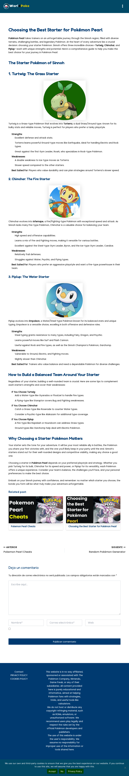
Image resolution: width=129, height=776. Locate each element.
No (62, 771)
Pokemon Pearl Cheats (23, 526)
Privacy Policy (75, 771)
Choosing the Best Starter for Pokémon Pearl (92, 526)
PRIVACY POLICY (19, 675)
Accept (52, 771)
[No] (125, 767)
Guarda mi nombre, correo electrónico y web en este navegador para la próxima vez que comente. (59, 634)
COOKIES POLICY (19, 678)
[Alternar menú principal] (122, 6)
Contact (18, 671)
